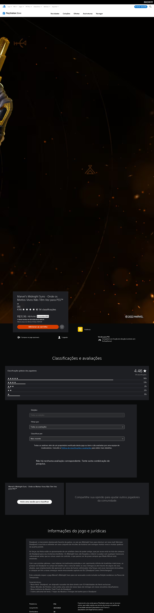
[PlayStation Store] (12, 13)
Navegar (99, 14)
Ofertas (77, 14)
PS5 (14, 6)
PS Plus (28, 6)
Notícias (46, 6)
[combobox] (77, 415)
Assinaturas (88, 14)
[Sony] (148, 4)
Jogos (20, 6)
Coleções (66, 14)
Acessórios (37, 6)
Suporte (54, 6)
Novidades (55, 14)
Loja (9, 6)
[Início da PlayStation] (4, 6)
